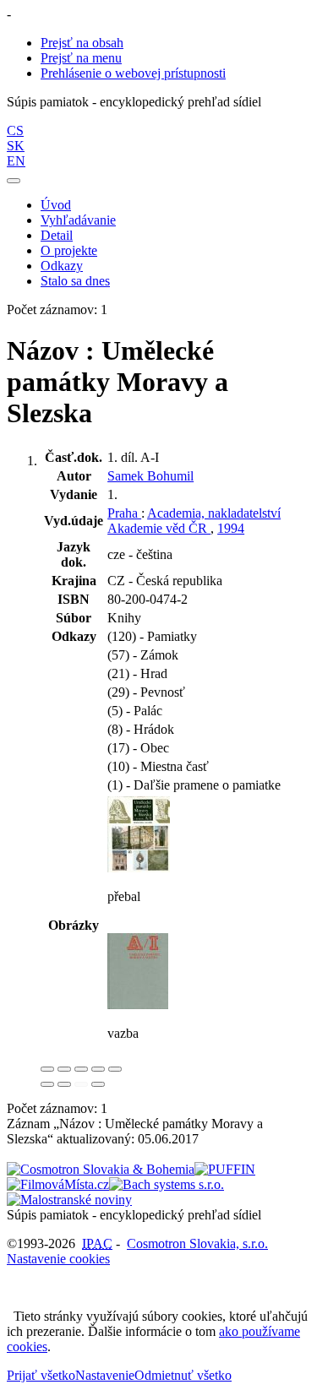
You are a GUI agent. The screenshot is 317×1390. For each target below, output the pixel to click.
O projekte (69, 250)
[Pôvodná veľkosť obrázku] (81, 1069)
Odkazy (62, 265)
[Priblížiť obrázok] (47, 1069)
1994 (230, 528)
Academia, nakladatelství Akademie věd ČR (194, 520)
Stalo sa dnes (75, 281)
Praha (124, 513)
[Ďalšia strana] (98, 1084)
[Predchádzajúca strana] (81, 1084)
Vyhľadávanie (78, 220)
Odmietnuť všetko (183, 1375)
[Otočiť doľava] (47, 1084)
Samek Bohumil (150, 476)
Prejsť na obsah (82, 42)
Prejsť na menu (81, 58)
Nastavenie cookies (58, 1259)
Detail (57, 235)
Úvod (56, 205)
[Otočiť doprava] (64, 1084)
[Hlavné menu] (13, 180)
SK (16, 145)
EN (16, 161)
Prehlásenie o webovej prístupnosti (133, 73)
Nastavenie (104, 1375)
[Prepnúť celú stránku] (98, 1069)
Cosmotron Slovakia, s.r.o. (197, 1243)
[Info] (115, 1069)
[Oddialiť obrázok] (64, 1069)
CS (15, 130)
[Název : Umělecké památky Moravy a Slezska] (138, 868)
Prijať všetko (41, 1375)
